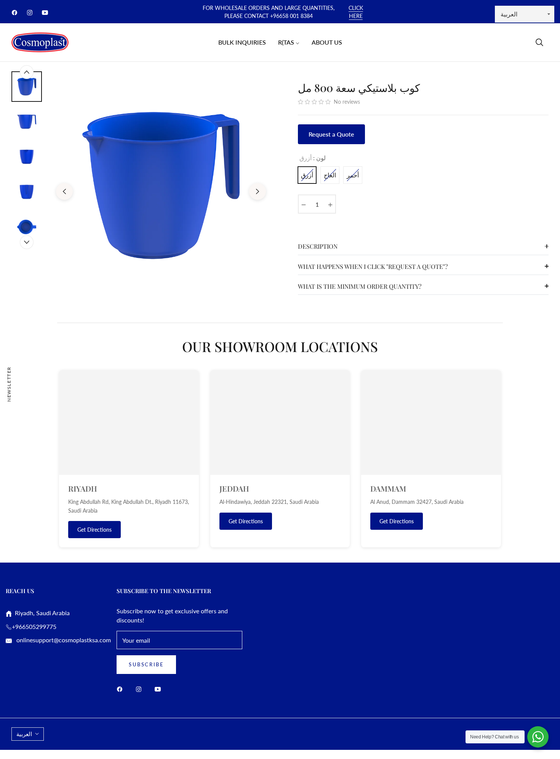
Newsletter (9, 384)
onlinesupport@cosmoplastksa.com (63, 639)
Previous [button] (64, 191)
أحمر (353, 174)
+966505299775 (34, 626)
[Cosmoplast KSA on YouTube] (160, 688)
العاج (330, 174)
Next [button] (257, 191)
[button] (539, 42)
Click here (356, 12)
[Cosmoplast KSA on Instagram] (141, 688)
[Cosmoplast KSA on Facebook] (121, 688)
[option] (161, 185)
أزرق (307, 174)
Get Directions (94, 529)
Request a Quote (331, 134)
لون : (312, 157)
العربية (24, 733)
